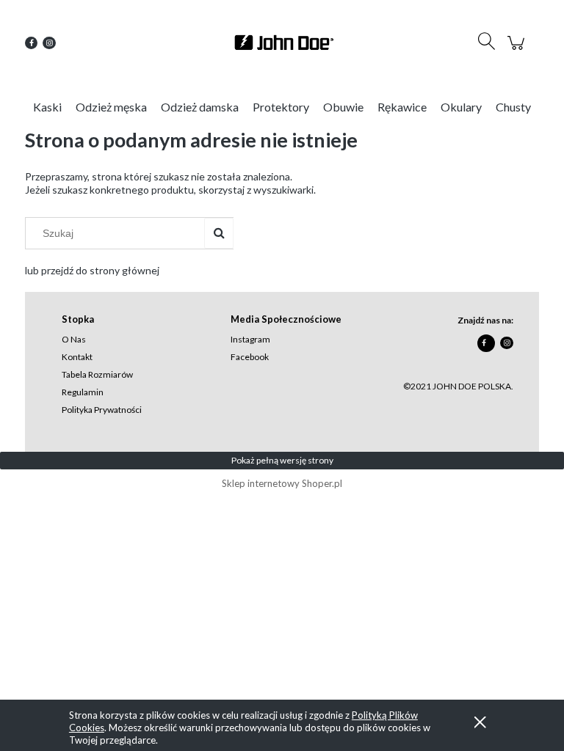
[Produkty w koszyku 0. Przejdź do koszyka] (518, 50)
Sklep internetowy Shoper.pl (282, 483)
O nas (74, 339)
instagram (250, 339)
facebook (250, 356)
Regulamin (83, 392)
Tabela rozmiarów (97, 374)
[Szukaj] (219, 233)
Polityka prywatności (102, 409)
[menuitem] (47, 107)
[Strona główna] (282, 43)
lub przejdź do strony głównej (92, 270)
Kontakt (77, 356)
